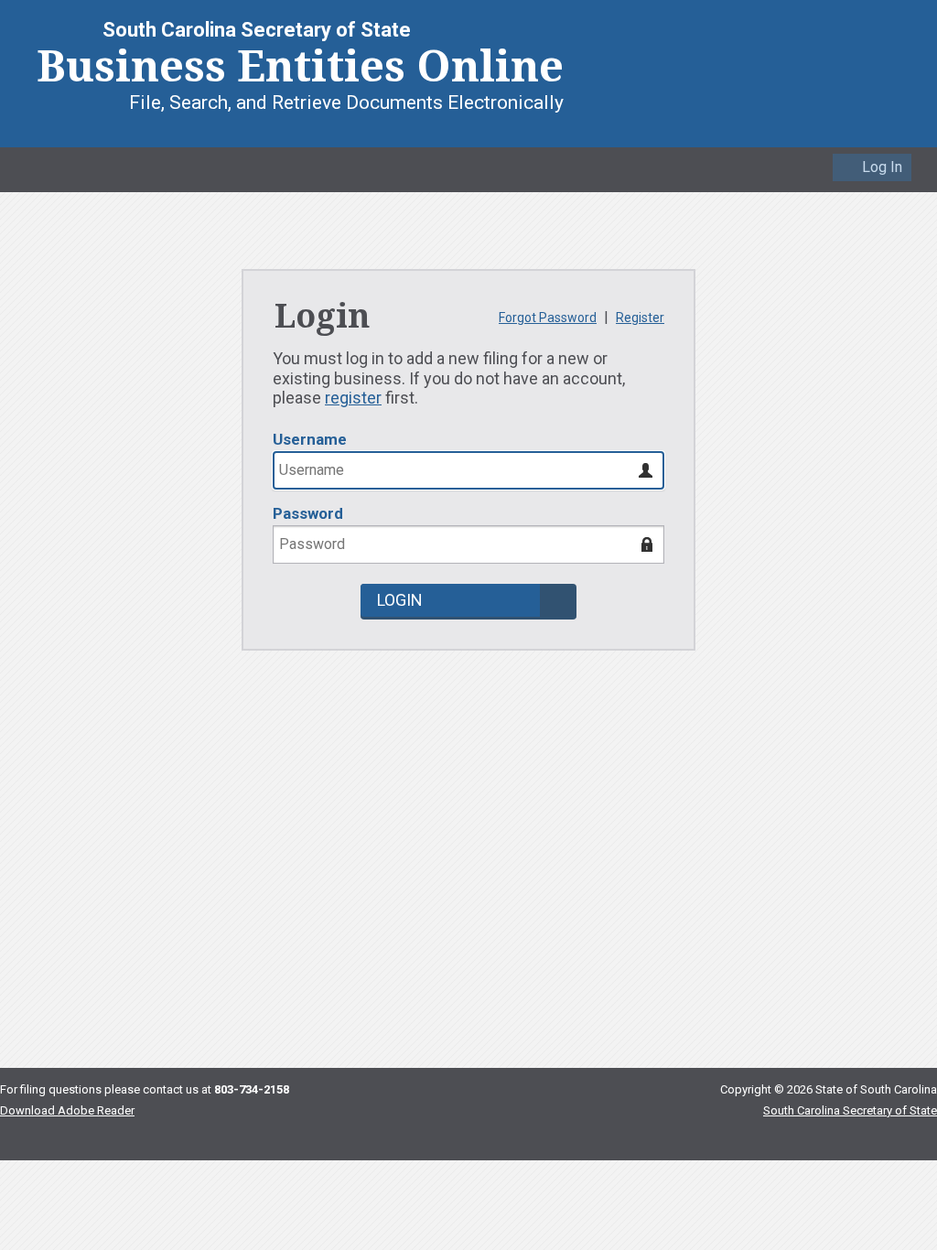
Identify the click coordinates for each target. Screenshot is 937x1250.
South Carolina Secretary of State (850, 1110)
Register (640, 317)
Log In (882, 167)
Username (310, 439)
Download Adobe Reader (67, 1110)
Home (32, 164)
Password (308, 513)
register (353, 397)
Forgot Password (548, 317)
